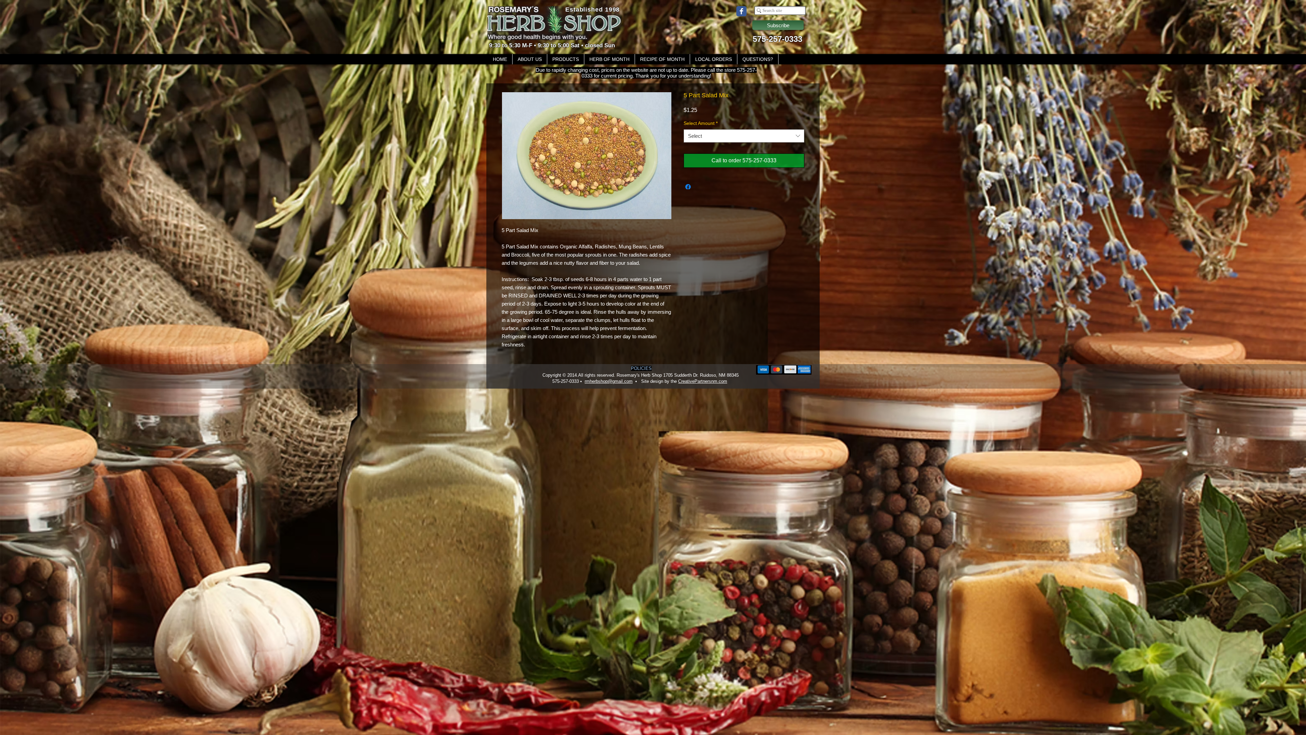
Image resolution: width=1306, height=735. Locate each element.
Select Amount (701, 123)
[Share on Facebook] (688, 187)
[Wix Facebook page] (741, 11)
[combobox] (744, 136)
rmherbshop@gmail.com (609, 381)
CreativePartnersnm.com (702, 381)
